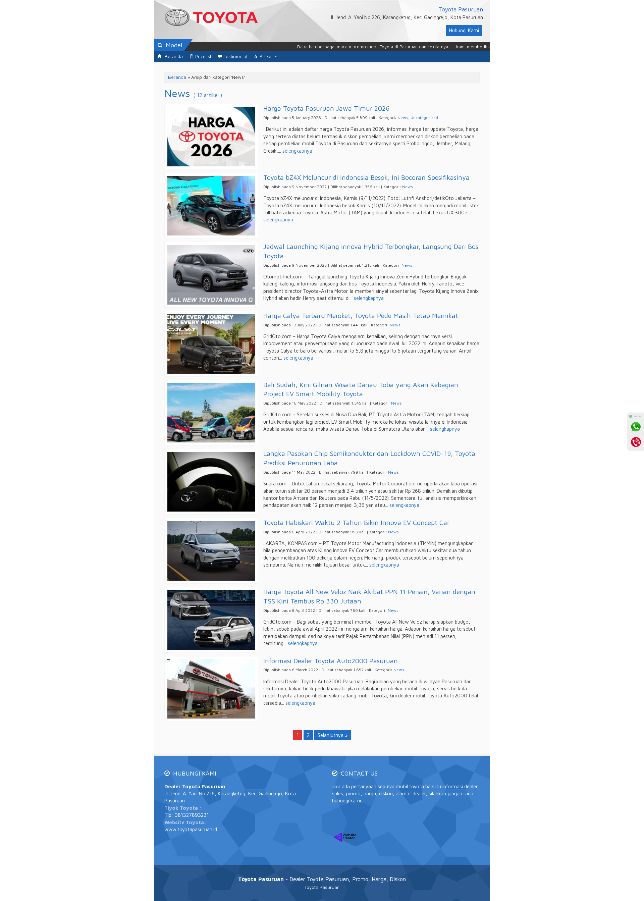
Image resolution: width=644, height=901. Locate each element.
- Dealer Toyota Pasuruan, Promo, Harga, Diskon (322, 879)
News (402, 117)
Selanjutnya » (332, 735)
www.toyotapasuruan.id (190, 829)
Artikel (266, 56)
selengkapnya (297, 151)
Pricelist (203, 56)
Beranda (173, 56)
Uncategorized (424, 117)
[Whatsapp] (635, 426)
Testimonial (235, 56)
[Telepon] (635, 441)
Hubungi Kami (464, 30)
